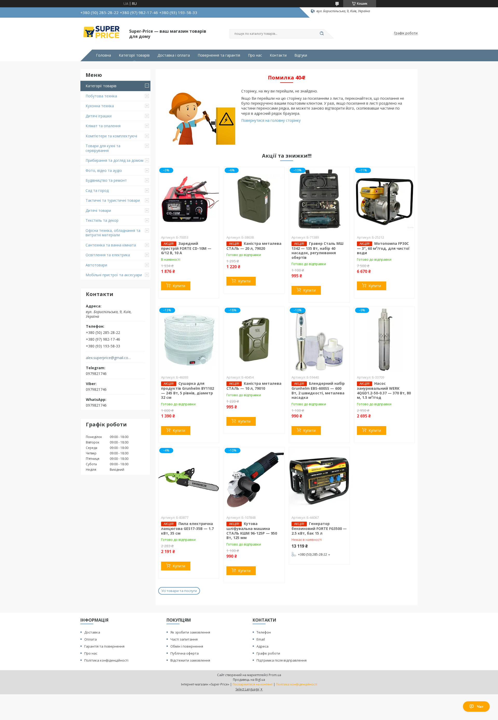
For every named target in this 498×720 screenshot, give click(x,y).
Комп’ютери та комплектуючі (111, 135)
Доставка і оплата (173, 55)
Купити (179, 285)
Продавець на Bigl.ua (249, 679)
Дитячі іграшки (99, 115)
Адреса (262, 646)
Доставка (92, 632)
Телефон (264, 632)
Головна (103, 55)
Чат (480, 706)
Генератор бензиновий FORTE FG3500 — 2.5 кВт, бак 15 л (319, 528)
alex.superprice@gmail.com (108, 357)
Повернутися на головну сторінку (271, 120)
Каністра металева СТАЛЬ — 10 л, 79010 (253, 386)
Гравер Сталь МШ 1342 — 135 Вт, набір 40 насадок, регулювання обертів (317, 250)
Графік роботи (268, 653)
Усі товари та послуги (179, 590)
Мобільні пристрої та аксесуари (114, 274)
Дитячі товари (98, 210)
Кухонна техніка (100, 105)
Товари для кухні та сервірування (103, 148)
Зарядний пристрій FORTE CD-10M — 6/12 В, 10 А (186, 248)
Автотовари (96, 265)
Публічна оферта (184, 653)
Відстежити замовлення (190, 660)
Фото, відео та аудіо (104, 170)
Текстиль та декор (102, 220)
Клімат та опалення (103, 125)
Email (261, 639)
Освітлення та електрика (108, 254)
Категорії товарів (134, 55)
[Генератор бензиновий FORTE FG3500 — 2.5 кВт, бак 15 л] (319, 479)
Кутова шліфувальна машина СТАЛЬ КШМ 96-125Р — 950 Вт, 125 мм (251, 530)
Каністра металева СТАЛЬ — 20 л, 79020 (253, 246)
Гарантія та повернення (104, 646)
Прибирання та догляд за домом (114, 160)
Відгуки (300, 55)
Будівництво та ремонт (106, 180)
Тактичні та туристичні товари (113, 200)
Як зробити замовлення (190, 632)
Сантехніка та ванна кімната (111, 245)
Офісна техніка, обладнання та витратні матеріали (113, 233)
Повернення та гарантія (219, 55)
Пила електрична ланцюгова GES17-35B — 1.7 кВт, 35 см (187, 528)
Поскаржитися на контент (253, 684)
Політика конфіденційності (106, 660)
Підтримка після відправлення (282, 660)
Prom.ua (275, 675)
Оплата (90, 639)
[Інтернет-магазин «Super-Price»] (102, 33)
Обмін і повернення (186, 646)
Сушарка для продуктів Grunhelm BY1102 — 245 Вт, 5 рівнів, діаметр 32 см (187, 390)
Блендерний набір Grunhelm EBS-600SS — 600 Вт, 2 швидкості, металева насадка (318, 390)
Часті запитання (184, 639)
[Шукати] (321, 33)
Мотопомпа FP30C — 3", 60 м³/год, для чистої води (383, 248)
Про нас (255, 55)
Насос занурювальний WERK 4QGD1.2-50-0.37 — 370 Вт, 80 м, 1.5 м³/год (384, 390)
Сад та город (97, 190)
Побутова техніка (101, 95)
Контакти (278, 55)
